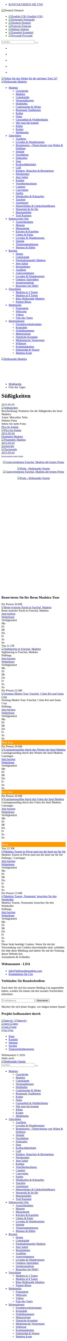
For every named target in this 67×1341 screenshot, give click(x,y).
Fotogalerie (22, 308)
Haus (11, 1036)
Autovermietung (25, 273)
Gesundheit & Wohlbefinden (32, 119)
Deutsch (26, 22)
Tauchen (20, 199)
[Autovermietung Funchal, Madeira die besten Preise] (33, 462)
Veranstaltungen (25, 100)
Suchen (13, 1045)
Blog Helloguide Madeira (30, 298)
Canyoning (22, 189)
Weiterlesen (7, 616)
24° (55, 78)
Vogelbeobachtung (26, 183)
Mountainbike (23, 212)
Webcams (21, 311)
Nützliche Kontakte (27, 336)
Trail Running (23, 215)
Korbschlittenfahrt (26, 164)
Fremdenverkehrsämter (29, 324)
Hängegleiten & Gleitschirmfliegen (35, 205)
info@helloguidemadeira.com (25, 970)
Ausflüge (21, 138)
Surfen (19, 193)
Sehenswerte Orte (19, 218)
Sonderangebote (25, 282)
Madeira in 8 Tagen (27, 295)
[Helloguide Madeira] (14, 81)
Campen (20, 186)
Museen (20, 225)
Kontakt (13, 1039)
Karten (19, 129)
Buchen (13, 250)
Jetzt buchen (8, 613)
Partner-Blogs (23, 301)
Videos (20, 314)
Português (29, 19)
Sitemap (13, 1042)
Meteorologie (23, 333)
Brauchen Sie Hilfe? (27, 285)
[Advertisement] (33, 558)
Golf (18, 167)
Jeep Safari (22, 177)
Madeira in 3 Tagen (27, 292)
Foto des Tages (24, 317)
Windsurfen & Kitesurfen (30, 196)
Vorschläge (15, 289)
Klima (19, 125)
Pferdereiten (22, 173)
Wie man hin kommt (27, 122)
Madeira (13, 87)
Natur (19, 116)
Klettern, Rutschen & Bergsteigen (35, 170)
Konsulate (21, 327)
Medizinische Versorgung (30, 340)
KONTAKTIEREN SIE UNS (26, 4)
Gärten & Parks (24, 234)
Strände (20, 151)
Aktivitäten (15, 135)
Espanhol (27, 32)
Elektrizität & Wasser (27, 349)
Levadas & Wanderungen (30, 141)
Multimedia (22, 132)
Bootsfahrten (23, 266)
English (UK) (35, 16)
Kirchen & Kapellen (27, 231)
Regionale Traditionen (28, 110)
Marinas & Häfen (25, 247)
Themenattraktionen (27, 244)
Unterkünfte (22, 97)
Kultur (19, 113)
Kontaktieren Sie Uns (21, 974)
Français (26, 26)
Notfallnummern (25, 330)
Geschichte (22, 90)
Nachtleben (22, 154)
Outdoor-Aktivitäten (27, 279)
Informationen (16, 320)
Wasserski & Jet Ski (27, 209)
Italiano (24, 29)
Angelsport (22, 202)
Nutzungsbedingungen (21, 1048)
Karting (20, 180)
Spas (18, 161)
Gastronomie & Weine (28, 106)
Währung (21, 343)
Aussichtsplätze (24, 221)
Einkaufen (21, 157)
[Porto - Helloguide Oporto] (33, 468)
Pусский (27, 35)
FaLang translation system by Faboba (12, 456)
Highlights (22, 103)
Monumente (22, 228)
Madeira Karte (24, 352)
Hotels (19, 253)
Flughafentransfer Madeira (31, 260)
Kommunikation (25, 346)
